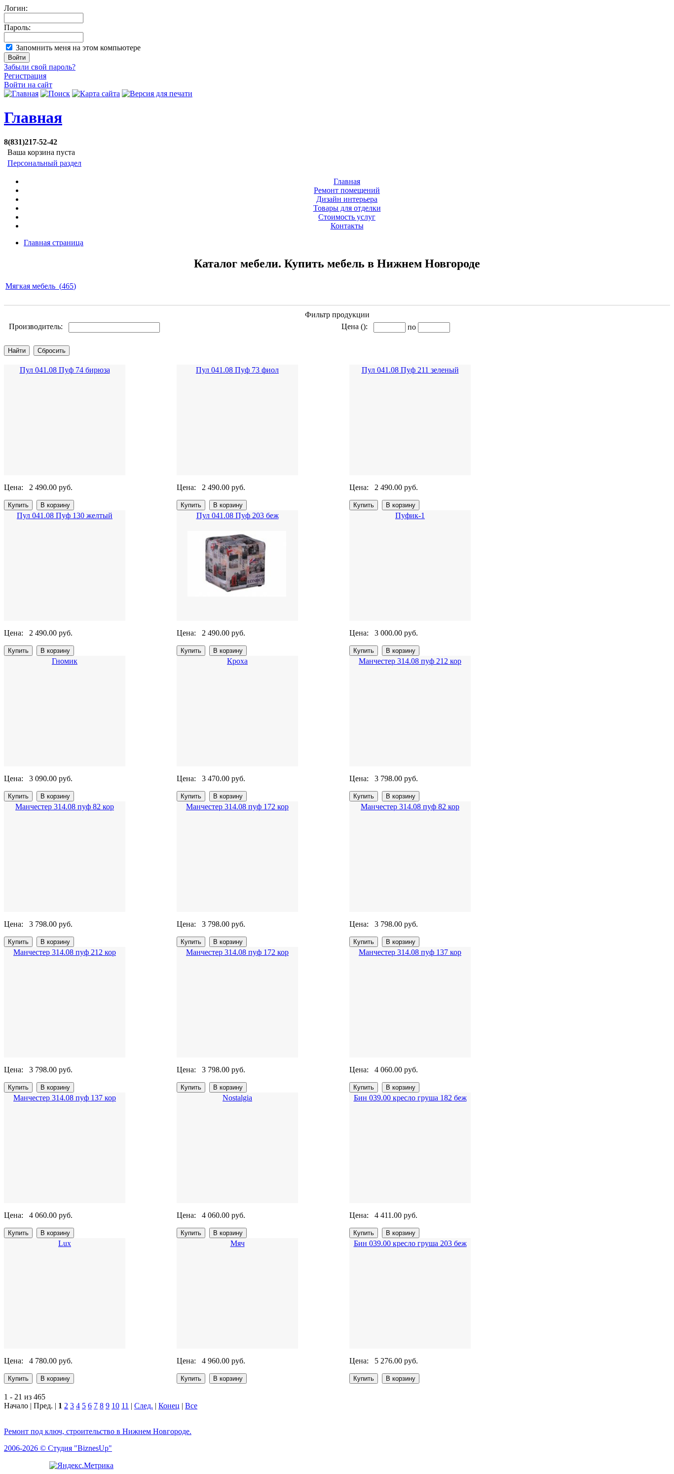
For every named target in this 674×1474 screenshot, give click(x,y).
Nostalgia (237, 1098)
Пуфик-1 (410, 515)
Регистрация (25, 76)
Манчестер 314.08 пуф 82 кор (64, 806)
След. (143, 1405)
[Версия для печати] (157, 93)
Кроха (237, 661)
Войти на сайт (28, 84)
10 (115, 1405)
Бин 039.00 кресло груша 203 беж (410, 1243)
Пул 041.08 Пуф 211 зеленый (410, 370)
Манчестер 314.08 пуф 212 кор (410, 661)
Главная (33, 117)
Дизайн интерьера (346, 199)
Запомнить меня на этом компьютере (78, 47)
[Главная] (21, 93)
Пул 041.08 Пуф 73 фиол (237, 370)
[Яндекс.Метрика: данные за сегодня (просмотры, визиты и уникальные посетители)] (81, 1465)
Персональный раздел (44, 163)
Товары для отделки (347, 208)
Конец (169, 1405)
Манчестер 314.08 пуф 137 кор (410, 952)
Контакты (347, 226)
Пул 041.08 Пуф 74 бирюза (65, 370)
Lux (64, 1243)
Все (191, 1405)
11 (125, 1405)
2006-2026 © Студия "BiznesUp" (58, 1448)
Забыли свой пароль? (39, 67)
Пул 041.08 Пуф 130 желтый (64, 515)
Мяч (237, 1243)
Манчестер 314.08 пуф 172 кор (237, 806)
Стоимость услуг (346, 217)
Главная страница (53, 242)
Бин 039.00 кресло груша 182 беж (410, 1098)
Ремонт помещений (347, 190)
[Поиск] (55, 93)
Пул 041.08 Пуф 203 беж (237, 515)
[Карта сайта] (96, 93)
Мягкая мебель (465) (40, 286)
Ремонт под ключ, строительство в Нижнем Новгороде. (97, 1431)
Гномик (64, 661)
